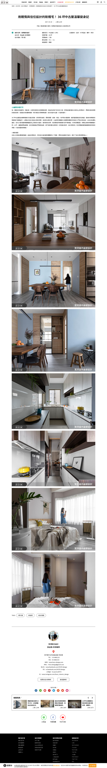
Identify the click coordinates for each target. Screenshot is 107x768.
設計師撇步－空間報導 (28, 6)
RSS (73, 761)
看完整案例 (63, 680)
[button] (88, 697)
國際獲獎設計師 (69, 2)
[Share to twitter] (53, 690)
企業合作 (20, 750)
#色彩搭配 (41, 615)
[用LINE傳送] (40, 690)
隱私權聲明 (21, 745)
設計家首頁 (56, 740)
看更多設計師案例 (45, 680)
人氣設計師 (60, 2)
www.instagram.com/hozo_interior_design (55, 674)
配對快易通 (38, 743)
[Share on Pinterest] (49, 690)
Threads (74, 747)
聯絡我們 (20, 747)
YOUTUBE (74, 750)
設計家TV (52, 2)
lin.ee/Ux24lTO (56, 672)
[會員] (101, 2)
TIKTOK (74, 752)
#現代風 (20, 615)
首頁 (13, 6)
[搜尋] (104, 2)
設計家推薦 (38, 738)
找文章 (35, 2)
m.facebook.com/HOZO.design (55, 669)
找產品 (41, 2)
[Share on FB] (36, 690)
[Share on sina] (62, 690)
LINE (73, 743)
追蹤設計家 (75, 738)
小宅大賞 (77, 2)
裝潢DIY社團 (38, 750)
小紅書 (73, 754)
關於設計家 (21, 738)
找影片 (46, 2)
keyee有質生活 (39, 745)
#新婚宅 (30, 615)
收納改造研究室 (39, 747)
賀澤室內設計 (25, 33)
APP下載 (37, 740)
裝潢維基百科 (56, 761)
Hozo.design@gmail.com (56, 665)
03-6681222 (56, 657)
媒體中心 (20, 752)
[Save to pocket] (45, 690)
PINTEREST (75, 757)
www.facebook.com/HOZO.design (56, 667)
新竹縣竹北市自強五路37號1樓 (53, 655)
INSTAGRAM (75, 745)
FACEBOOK (75, 740)
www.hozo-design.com (56, 662)
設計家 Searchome (4, 2)
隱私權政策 (56, 765)
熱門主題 (55, 759)
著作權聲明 (21, 743)
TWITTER (74, 759)
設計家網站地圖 (57, 738)
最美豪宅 (84, 2)
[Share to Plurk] (58, 690)
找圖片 (30, 2)
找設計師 (24, 2)
